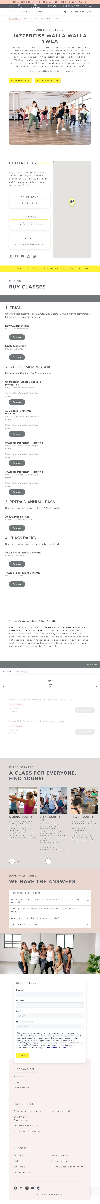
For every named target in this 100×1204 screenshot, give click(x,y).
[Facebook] (16, 256)
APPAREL (52, 6)
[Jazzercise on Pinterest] (38, 1188)
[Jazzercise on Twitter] (21, 1188)
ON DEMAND (35, 6)
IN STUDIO (19, 6)
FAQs (39, 11)
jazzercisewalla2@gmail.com (30, 244)
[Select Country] (90, 6)
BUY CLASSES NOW (47, 80)
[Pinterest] (34, 256)
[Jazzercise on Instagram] (27, 1188)
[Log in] (85, 6)
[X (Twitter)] (10, 256)
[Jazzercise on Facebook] (15, 1188)
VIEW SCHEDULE (20, 80)
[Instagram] (28, 256)
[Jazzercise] (10, 6)
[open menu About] (29, 11)
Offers (12, 11)
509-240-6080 (29, 203)
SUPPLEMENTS (71, 6)
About (24, 11)
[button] (72, 203)
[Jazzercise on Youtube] (33, 1188)
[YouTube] (22, 256)
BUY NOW (77, 2)
